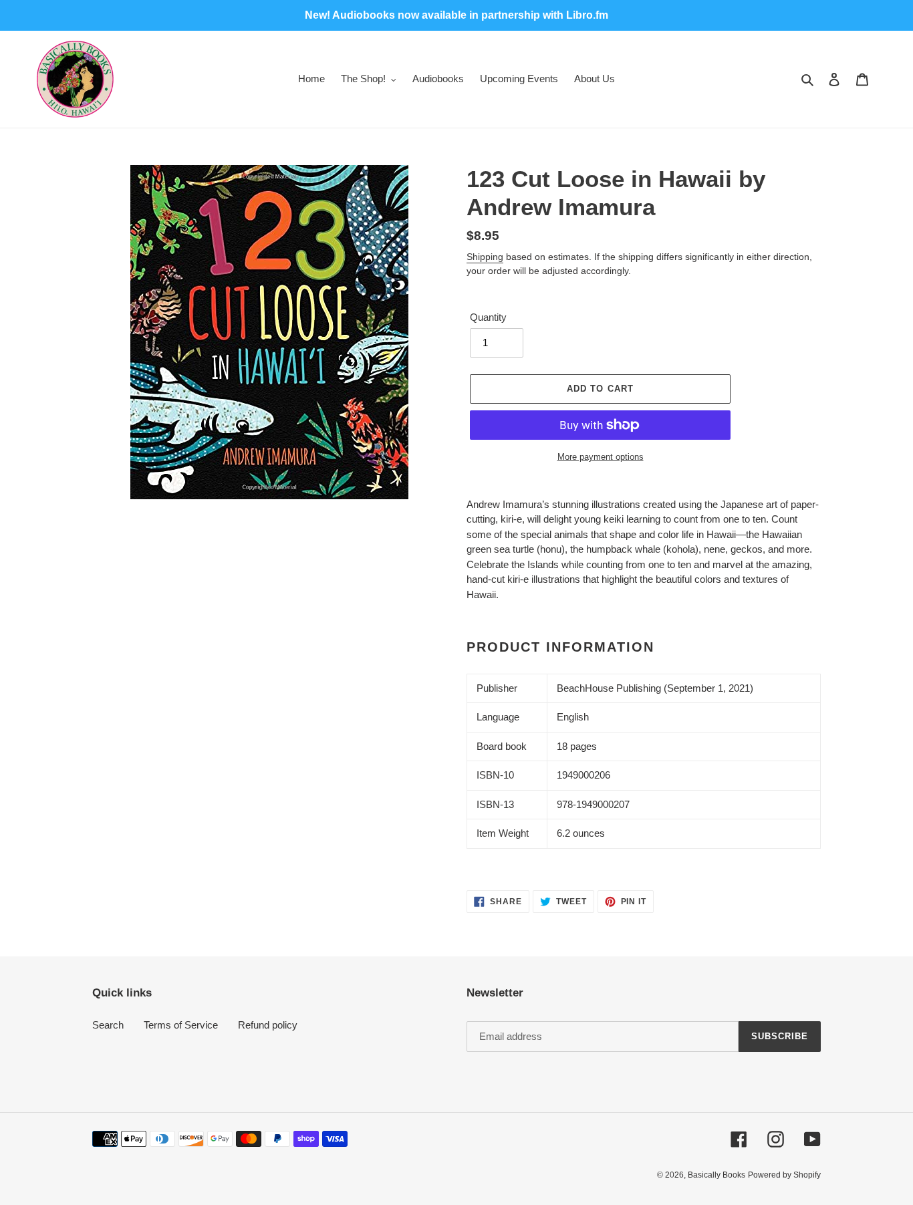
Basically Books (716, 1175)
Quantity (488, 317)
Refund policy (267, 1025)
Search (108, 1025)
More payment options (600, 457)
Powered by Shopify (784, 1175)
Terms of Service (181, 1025)
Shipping (485, 256)
